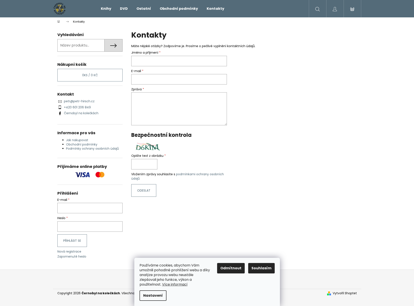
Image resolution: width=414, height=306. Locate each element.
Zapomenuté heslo (71, 257)
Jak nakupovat (77, 140)
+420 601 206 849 (77, 107)
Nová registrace (69, 252)
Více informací (175, 284)
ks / (90, 75)
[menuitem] (106, 8)
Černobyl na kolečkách (81, 113)
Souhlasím (261, 268)
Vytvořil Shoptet (345, 293)
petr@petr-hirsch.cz (79, 101)
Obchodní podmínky (81, 144)
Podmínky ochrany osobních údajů (92, 148)
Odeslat (143, 190)
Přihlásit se (72, 240)
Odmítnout (230, 268)
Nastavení (153, 295)
